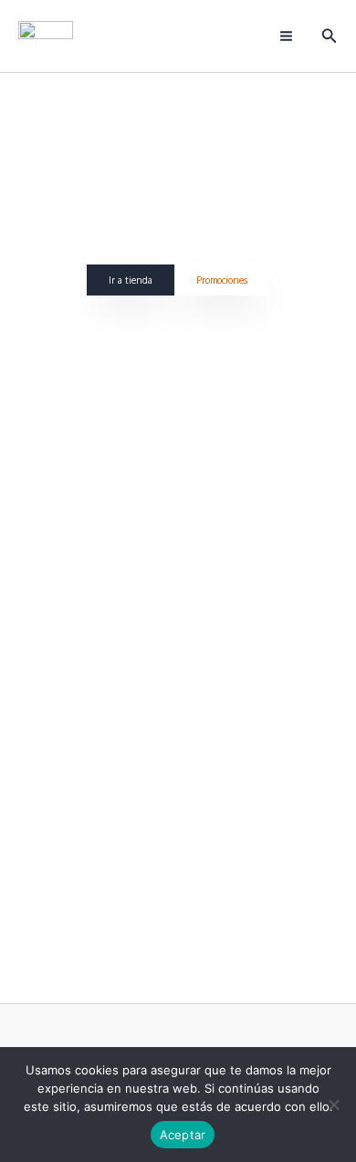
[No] (333, 1104)
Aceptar (183, 1134)
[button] (329, 36)
